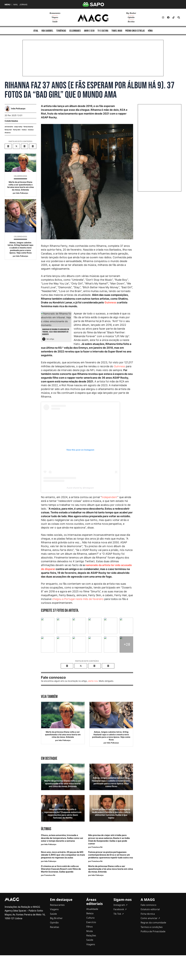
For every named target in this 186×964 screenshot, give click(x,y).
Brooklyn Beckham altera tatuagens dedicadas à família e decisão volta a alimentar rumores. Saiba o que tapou (111, 813)
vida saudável (47, 30)
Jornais (23, 5)
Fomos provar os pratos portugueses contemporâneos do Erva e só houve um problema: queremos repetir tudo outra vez (110, 855)
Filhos (89, 926)
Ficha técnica (148, 913)
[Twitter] (173, 17)
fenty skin (16, 130)
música (30, 130)
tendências (61, 30)
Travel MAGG (116, 30)
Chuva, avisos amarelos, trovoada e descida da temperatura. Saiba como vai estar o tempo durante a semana (62, 838)
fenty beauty (28, 127)
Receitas (131, 22)
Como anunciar (150, 918)
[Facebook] (168, 17)
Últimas (46, 828)
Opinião (131, 17)
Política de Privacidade (153, 931)
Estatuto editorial (150, 909)
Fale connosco (148, 905)
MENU (7, 5)
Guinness (110, 302)
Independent (109, 497)
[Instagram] (163, 17)
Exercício (91, 922)
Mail (15, 5)
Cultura (90, 917)
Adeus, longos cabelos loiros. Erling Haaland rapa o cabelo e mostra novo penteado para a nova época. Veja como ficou (20, 247)
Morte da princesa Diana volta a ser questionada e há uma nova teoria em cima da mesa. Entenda (20, 186)
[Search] (178, 17)
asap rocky (18, 127)
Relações (91, 935)
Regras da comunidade (153, 922)
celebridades (75, 30)
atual (35, 30)
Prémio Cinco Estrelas (135, 30)
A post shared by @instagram (80, 488)
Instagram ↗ (120, 905)
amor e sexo (89, 30)
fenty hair (8, 130)
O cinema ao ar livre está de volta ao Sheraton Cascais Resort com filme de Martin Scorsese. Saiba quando (61, 869)
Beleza (89, 913)
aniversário (9, 127)
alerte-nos (93, 681)
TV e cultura (103, 30)
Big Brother (131, 13)
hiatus (24, 130)
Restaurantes (55, 13)
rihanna (7, 133)
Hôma (150, 30)
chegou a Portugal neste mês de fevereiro (78, 599)
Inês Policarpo (22, 193)
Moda (89, 931)
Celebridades (11, 121)
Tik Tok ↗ (118, 913)
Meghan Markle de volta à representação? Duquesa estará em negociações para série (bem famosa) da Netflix (63, 813)
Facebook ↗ (120, 909)
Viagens (55, 17)
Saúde (55, 22)
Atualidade (92, 909)
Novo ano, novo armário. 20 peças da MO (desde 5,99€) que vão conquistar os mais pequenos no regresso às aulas (63, 855)
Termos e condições (152, 927)
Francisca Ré (97, 847)
